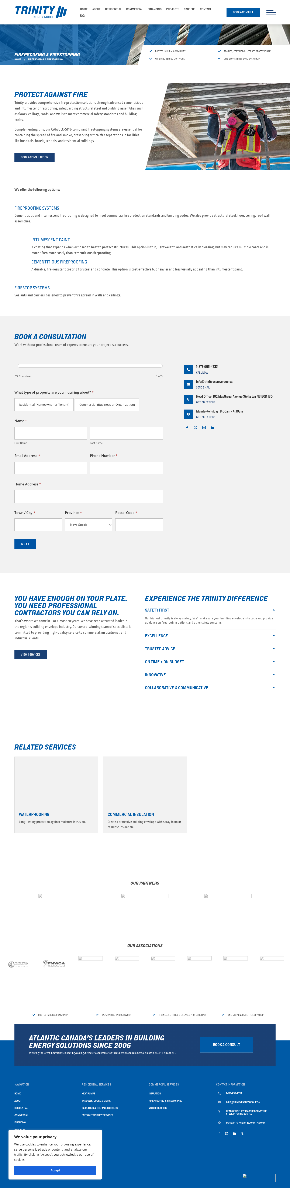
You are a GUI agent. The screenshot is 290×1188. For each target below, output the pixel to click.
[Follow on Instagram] (204, 427)
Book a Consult (243, 12)
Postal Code (126, 512)
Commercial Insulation (131, 814)
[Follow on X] (195, 427)
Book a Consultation (34, 157)
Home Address (27, 484)
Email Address (27, 455)
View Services (30, 654)
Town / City (24, 512)
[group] (88, 372)
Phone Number (104, 455)
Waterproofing (34, 814)
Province (73, 512)
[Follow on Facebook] (187, 427)
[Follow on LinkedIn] (212, 427)
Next (25, 544)
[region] (55, 1154)
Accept (55, 1170)
